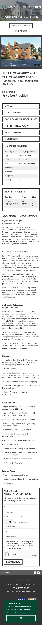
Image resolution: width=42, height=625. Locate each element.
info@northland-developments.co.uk (21, 591)
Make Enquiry (11, 139)
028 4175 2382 (21, 588)
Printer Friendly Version (17, 126)
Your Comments (10, 537)
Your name (8, 507)
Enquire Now (13, 562)
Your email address (10, 527)
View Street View (13, 112)
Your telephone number (13, 517)
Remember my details (13, 548)
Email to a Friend (13, 132)
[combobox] (8, 522)
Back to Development (21, 26)
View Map (9, 106)
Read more (11, 613)
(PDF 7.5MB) (21, 119)
